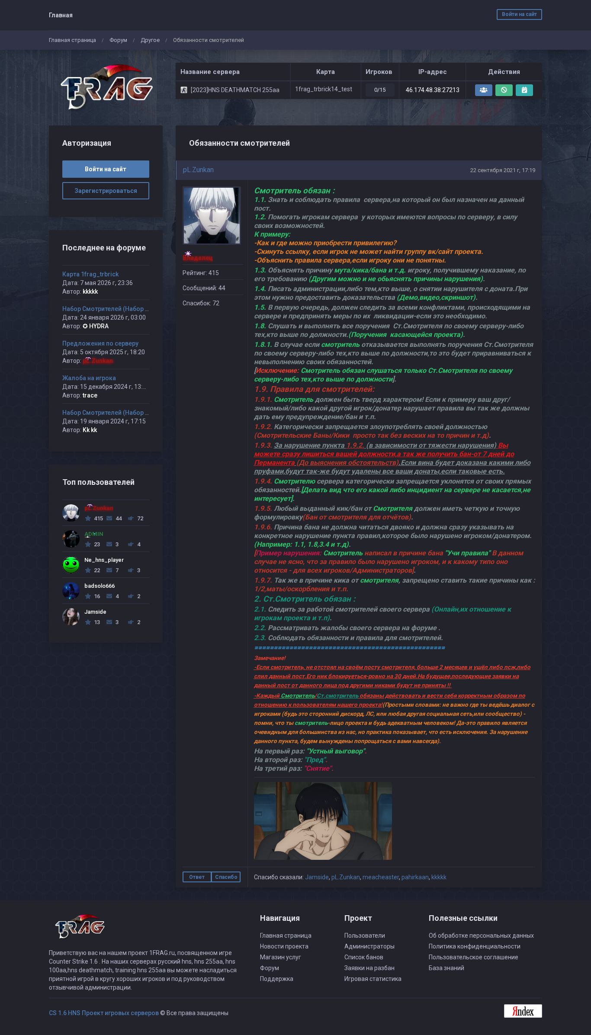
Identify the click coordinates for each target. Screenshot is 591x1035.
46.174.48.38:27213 (432, 90)
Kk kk (90, 429)
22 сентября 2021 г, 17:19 (502, 170)
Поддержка (276, 978)
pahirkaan (415, 877)
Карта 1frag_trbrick (90, 274)
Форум (118, 40)
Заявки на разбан (369, 968)
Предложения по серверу (100, 343)
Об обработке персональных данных (481, 935)
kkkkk (438, 877)
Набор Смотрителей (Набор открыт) (115, 308)
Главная (61, 15)
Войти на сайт (519, 14)
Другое (150, 40)
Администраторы (369, 946)
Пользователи (364, 935)
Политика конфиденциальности (474, 946)
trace (90, 395)
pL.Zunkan (198, 170)
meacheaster (381, 877)
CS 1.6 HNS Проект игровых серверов (104, 1012)
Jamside (317, 877)
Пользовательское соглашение (473, 957)
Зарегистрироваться (105, 190)
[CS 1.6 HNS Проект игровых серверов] (106, 87)
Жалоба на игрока (89, 378)
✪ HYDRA (96, 326)
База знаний (446, 968)
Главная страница (72, 40)
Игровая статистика (372, 978)
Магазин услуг (280, 957)
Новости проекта (284, 946)
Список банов (363, 957)
